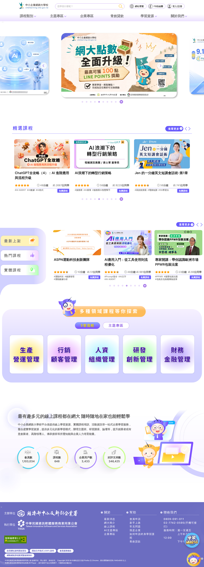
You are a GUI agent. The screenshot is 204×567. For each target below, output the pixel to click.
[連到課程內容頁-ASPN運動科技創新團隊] (77, 242)
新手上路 (135, 522)
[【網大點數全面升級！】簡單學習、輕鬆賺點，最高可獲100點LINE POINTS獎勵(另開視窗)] (102, 65)
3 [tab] (91, 102)
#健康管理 (69, 276)
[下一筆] (160, 65)
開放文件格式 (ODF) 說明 (43, 551)
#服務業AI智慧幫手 (47, 190)
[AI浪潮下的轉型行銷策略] (47, 154)
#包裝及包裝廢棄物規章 (166, 279)
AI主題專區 (111, 530)
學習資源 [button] (147, 16)
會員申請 (135, 519)
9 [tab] (116, 102)
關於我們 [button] (177, 16)
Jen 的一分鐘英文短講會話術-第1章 (107, 173)
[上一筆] (43, 65)
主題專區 (56, 16)
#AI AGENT (110, 279)
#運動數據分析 (61, 279)
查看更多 (173, 128)
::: (3, 22)
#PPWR (159, 276)
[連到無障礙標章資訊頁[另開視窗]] (15, 539)
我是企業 (135, 530)
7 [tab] (108, 102)
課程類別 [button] (26, 16)
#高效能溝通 (86, 190)
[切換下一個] (189, 129)
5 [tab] (99, 102)
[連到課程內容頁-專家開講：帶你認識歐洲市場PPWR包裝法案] (178, 242)
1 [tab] (83, 102)
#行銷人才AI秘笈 (148, 190)
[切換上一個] (186, 129)
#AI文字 (122, 276)
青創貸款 (117, 16)
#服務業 (24, 190)
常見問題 (135, 526)
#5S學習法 (109, 190)
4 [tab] (95, 102)
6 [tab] (103, 102)
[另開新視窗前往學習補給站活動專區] (192, 540)
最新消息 (109, 519)
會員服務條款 (65, 551)
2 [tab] (87, 102)
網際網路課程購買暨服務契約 (19, 555)
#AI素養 (33, 190)
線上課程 (109, 526)
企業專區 (87, 16)
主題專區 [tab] (116, 325)
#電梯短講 (98, 190)
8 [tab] (112, 102)
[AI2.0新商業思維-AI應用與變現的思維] (167, 154)
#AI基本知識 (172, 190)
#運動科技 (59, 276)
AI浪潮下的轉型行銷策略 (38, 173)
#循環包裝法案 (171, 276)
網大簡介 (109, 522)
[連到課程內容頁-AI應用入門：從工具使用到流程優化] (128, 242)
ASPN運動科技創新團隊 (72, 260)
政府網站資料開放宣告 (16, 551)
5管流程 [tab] (87, 325)
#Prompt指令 (110, 276)
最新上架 (12, 241)
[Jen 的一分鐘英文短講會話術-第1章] (107, 154)
